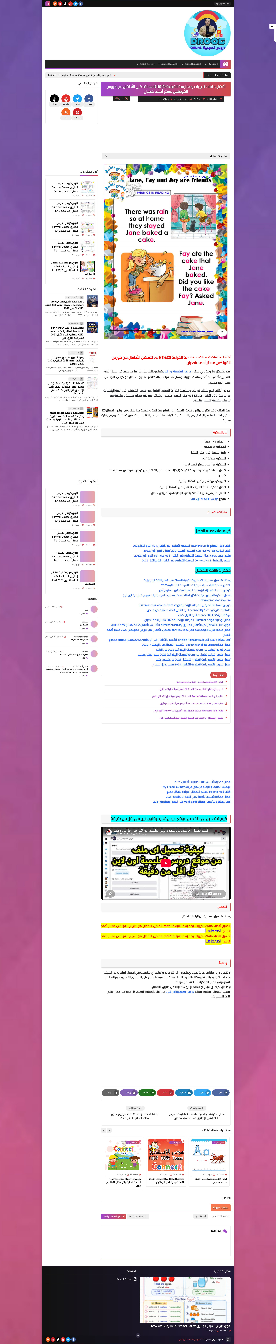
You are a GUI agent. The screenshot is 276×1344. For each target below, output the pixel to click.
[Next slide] (103, 1130)
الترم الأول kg (165, 99)
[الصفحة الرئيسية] (225, 64)
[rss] (55, 3)
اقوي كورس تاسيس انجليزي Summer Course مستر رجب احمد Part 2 (65, 227)
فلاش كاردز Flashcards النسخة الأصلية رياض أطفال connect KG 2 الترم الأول (188, 711)
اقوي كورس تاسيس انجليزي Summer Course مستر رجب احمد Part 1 (65, 246)
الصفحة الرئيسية (222, 3)
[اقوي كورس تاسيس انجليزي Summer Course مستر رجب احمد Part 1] (87, 246)
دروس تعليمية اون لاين (177, 371)
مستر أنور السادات (80, 666)
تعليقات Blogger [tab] (220, 1207)
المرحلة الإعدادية (169, 64)
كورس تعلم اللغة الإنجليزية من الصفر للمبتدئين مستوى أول (195, 590)
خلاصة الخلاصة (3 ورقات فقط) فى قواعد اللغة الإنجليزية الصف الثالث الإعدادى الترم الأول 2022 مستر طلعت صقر (66, 388)
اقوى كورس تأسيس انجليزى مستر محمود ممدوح (200, 682)
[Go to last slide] (109, 1130)
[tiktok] (65, 3)
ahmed (85, 651)
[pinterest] (60, 3)
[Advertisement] (103, 32)
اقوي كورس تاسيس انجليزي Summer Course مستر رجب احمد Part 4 (144, 75)
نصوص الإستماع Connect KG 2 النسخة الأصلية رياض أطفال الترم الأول (191, 689)
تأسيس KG (213, 64)
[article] (135, 1112)
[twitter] (75, 3)
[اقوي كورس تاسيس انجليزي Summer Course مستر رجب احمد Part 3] (87, 207)
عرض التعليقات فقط (137, 1216)
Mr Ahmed (224, 1330)
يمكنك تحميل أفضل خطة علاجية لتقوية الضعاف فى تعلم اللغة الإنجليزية (187, 580)
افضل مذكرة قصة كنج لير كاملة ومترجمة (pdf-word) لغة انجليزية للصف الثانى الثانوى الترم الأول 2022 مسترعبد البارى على (64, 417)
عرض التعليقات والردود (113, 1216)
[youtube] (70, 3)
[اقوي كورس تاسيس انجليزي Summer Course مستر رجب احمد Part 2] (87, 227)
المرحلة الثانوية (147, 64)
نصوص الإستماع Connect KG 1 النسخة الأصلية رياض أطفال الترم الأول (191, 718)
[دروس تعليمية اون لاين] (207, 33)
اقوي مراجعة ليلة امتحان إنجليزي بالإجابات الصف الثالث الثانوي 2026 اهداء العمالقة (73, 268)
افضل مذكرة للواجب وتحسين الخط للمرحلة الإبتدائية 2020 (196, 585)
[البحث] (47, 3)
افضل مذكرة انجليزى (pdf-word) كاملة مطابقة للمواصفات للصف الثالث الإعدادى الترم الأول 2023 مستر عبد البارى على (67, 332)
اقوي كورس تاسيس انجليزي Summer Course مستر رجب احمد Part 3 (71, 75)
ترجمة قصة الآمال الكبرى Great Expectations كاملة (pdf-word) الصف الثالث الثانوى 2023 (64, 305)
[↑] (138, 1335)
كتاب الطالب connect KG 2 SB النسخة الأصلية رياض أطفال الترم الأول (191, 703)
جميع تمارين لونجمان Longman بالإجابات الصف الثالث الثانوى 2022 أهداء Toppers (66, 360)
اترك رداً (82, 613)
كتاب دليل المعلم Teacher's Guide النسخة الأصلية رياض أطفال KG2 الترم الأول (187, 696)
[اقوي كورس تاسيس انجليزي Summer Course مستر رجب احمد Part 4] (87, 187)
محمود (85, 621)
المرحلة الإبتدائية (193, 64)
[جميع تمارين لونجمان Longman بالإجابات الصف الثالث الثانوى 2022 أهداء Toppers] (92, 357)
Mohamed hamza (81, 636)
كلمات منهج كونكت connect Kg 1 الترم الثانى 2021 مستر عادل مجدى (189, 610)
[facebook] (80, 3)
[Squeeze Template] (228, 1339)
